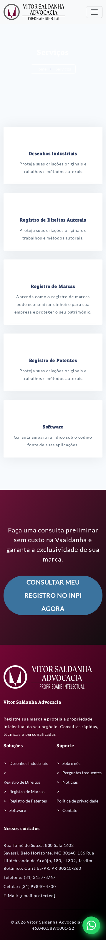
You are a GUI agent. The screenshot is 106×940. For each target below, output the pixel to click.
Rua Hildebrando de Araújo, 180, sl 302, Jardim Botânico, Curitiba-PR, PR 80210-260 (49, 860)
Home (41, 68)
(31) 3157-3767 (40, 877)
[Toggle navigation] (94, 12)
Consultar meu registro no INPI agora (53, 595)
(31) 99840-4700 (38, 886)
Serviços (63, 68)
